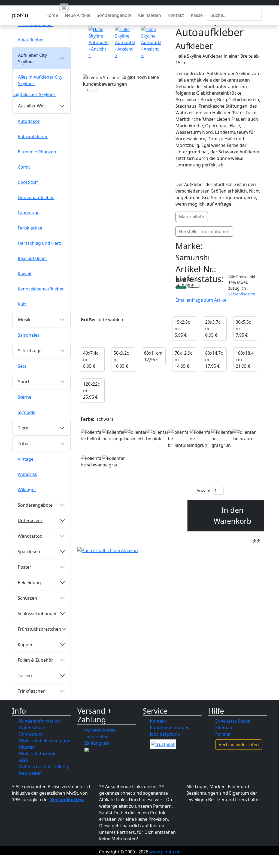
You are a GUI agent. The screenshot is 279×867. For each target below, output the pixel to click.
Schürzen (27, 598)
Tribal (23, 444)
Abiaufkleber (31, 40)
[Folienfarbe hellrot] (92, 435)
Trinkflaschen (32, 691)
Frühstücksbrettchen (39, 629)
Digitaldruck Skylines (34, 94)
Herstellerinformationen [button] (204, 231)
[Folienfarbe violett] (136, 435)
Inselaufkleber (32, 258)
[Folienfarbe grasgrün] (223, 438)
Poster (24, 567)
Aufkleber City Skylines (32, 58)
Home (52, 15)
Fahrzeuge (29, 213)
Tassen (25, 676)
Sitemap (223, 727)
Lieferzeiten (96, 736)
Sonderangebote (114, 15)
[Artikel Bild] (98, 42)
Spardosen (29, 552)
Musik (24, 320)
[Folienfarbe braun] (245, 435)
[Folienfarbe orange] (114, 435)
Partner (223, 734)
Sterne (24, 397)
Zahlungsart (97, 743)
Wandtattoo (30, 536)
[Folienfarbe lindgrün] (201, 438)
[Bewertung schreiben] (92, 91)
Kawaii (24, 274)
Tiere (23, 428)
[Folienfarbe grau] (114, 461)
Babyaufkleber (33, 137)
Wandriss (27, 474)
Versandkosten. (242, 293)
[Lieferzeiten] (194, 287)
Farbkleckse (30, 228)
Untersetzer (30, 521)
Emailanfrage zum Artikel (201, 300)
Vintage (26, 459)
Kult (22, 304)
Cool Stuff (28, 182)
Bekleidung (29, 583)
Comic (24, 167)
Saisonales (29, 335)
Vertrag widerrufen (239, 745)
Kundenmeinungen (170, 727)
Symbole (26, 412)
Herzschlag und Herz (39, 243)
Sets (22, 366)
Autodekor (29, 121)
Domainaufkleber (36, 197)
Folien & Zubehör (35, 660)
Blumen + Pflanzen (37, 152)
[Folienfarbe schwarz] (92, 461)
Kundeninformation (39, 721)
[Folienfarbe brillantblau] (180, 438)
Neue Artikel (77, 15)
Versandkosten (100, 730)
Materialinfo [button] (191, 217)
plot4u (20, 15)
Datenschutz (32, 727)
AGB (23, 760)
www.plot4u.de (164, 852)
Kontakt (176, 15)
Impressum (31, 734)
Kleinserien (149, 15)
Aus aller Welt (32, 106)
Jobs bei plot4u (165, 734)
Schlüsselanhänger (37, 614)
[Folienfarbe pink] (157, 435)
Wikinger (27, 490)
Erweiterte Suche (232, 721)
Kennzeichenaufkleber (41, 289)
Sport (23, 382)
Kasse (197, 15)
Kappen (26, 645)
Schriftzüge (30, 351)
